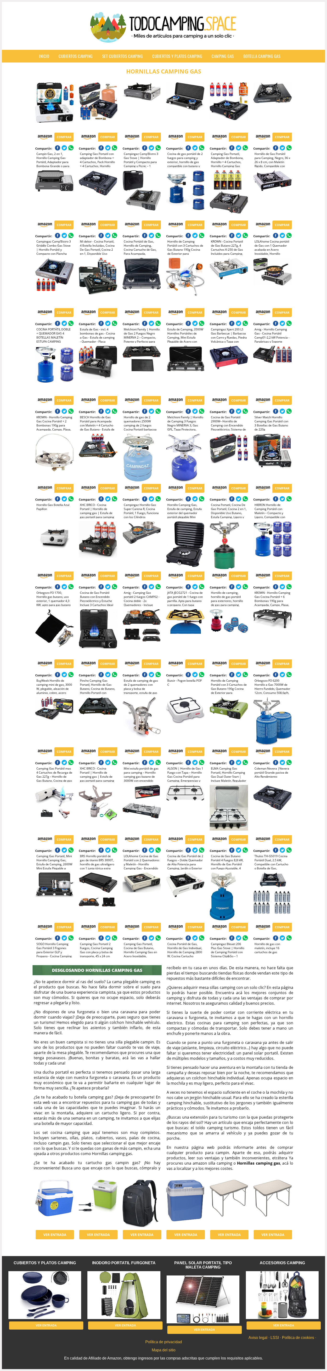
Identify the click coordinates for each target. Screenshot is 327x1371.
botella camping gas (262, 56)
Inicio (44, 56)
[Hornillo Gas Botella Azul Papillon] (54, 458)
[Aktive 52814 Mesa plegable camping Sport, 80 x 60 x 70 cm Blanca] (229, 1204)
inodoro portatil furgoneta (124, 1263)
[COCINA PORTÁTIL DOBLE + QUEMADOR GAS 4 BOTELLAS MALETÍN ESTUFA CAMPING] (54, 282)
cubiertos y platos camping (177, 56)
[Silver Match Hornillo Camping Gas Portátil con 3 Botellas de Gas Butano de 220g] (272, 370)
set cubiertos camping (122, 56)
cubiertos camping (76, 56)
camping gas (223, 56)
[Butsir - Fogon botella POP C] (185, 633)
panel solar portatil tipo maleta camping (203, 1265)
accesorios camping (282, 1263)
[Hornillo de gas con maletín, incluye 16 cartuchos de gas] (272, 896)
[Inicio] (163, 38)
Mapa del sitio (163, 1350)
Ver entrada (54, 1234)
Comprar (64, 137)
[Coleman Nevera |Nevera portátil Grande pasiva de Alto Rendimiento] (272, 721)
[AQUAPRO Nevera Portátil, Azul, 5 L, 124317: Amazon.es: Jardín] (54, 1204)
